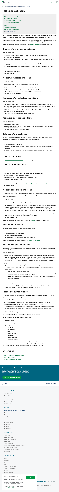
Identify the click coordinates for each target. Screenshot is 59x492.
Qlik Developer (7, 395)
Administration (22, 6)
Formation (6, 397)
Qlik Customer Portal (9, 401)
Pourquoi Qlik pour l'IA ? (9, 443)
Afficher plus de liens (10, 31)
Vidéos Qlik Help (8, 393)
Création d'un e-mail (8, 25)
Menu (57, 2)
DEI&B (5, 464)
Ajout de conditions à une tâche (11, 29)
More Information (31, 480)
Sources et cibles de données (11, 449)
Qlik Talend (6, 412)
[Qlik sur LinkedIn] (51, 481)
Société (5, 458)
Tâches (28, 6)
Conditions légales (45, 485)
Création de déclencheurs (10, 27)
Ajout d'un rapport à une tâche (11, 18)
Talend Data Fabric (8, 416)
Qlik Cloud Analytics (8, 422)
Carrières (6, 470)
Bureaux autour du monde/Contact (12, 474)
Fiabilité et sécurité (8, 437)
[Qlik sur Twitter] (49, 481)
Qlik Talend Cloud (8, 414)
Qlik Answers (7, 424)
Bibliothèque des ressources (11, 403)
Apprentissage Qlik (8, 399)
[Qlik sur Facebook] (54, 481)
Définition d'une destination (10, 24)
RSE (4, 462)
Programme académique (10, 466)
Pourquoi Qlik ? (7, 435)
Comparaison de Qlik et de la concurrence (14, 445)
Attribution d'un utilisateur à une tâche (12, 20)
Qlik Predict (6, 426)
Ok (30, 477)
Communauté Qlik (41, 481)
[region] (19, 482)
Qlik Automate (7, 428)
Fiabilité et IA (7, 441)
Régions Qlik (7, 451)
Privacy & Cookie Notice (14, 487)
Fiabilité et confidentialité (10, 439)
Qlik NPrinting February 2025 (11, 6)
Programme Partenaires (9, 468)
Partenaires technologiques (10, 447)
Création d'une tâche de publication (12, 16)
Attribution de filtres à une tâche (11, 22)
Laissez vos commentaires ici (12, 377)
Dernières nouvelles (9, 472)
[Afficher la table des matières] (3, 6)
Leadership (6, 460)
